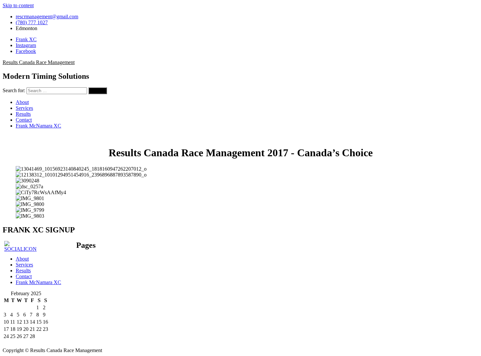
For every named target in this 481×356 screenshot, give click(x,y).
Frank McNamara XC (38, 125)
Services (24, 108)
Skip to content (18, 5)
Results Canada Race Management (39, 62)
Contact (24, 120)
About (22, 102)
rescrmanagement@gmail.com (47, 16)
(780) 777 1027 (32, 22)
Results (23, 114)
